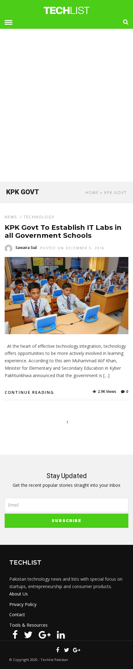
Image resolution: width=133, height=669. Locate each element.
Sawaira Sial (26, 247)
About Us (18, 594)
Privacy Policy (22, 604)
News (11, 217)
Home (92, 192)
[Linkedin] (61, 634)
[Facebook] (15, 634)
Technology (39, 217)
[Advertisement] (66, 107)
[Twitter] (28, 634)
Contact (17, 614)
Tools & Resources (28, 625)
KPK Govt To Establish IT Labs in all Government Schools (63, 231)
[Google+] (45, 634)
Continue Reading (29, 392)
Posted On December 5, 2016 (72, 248)
